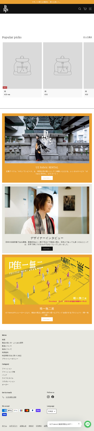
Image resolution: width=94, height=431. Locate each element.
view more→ (47, 178)
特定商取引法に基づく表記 (11, 356)
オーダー (5, 385)
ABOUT (31, 426)
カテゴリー (13, 426)
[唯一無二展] (47, 281)
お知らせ (23, 426)
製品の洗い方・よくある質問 (12, 343)
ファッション (7, 369)
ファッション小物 (8, 372)
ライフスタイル (7, 378)
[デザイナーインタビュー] (47, 210)
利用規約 (5, 352)
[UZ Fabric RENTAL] (47, 139)
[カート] (85, 8)
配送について (7, 346)
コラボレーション (8, 381)
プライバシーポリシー (10, 359)
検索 (3, 340)
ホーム (4, 426)
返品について (7, 349)
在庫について (47, 2)
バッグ (4, 375)
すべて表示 (87, 37)
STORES (38, 426)
